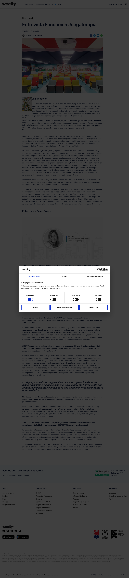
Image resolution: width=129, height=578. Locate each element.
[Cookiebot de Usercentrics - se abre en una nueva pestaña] (99, 269)
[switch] (53, 299)
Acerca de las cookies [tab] (95, 276)
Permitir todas (93, 307)
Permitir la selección (64, 307)
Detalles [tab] (64, 276)
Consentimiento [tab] (34, 276)
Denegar (35, 307)
